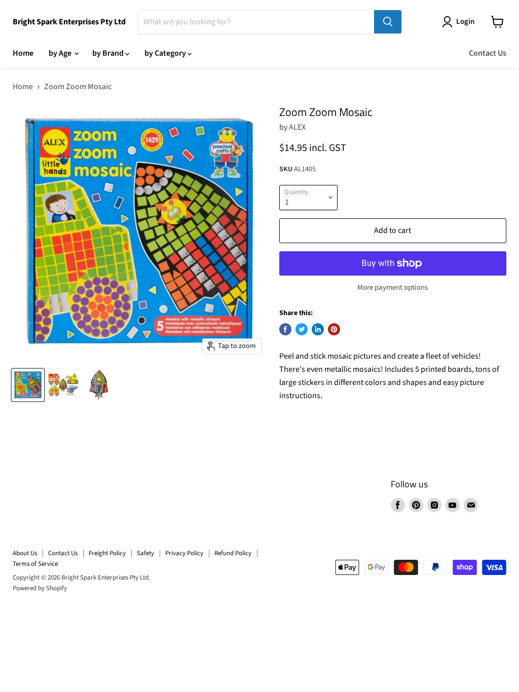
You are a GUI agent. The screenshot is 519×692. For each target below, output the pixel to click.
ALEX (297, 127)
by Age (61, 53)
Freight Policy (107, 553)
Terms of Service (35, 563)
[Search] (387, 21)
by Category (166, 53)
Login (465, 21)
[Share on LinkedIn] (318, 329)
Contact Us (487, 53)
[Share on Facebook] (285, 329)
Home (23, 53)
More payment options (392, 287)
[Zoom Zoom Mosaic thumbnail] (28, 385)
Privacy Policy (184, 553)
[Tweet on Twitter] (301, 329)
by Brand (108, 53)
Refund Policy (232, 553)
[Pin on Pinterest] (334, 329)
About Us (25, 553)
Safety (145, 553)
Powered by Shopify (40, 588)
